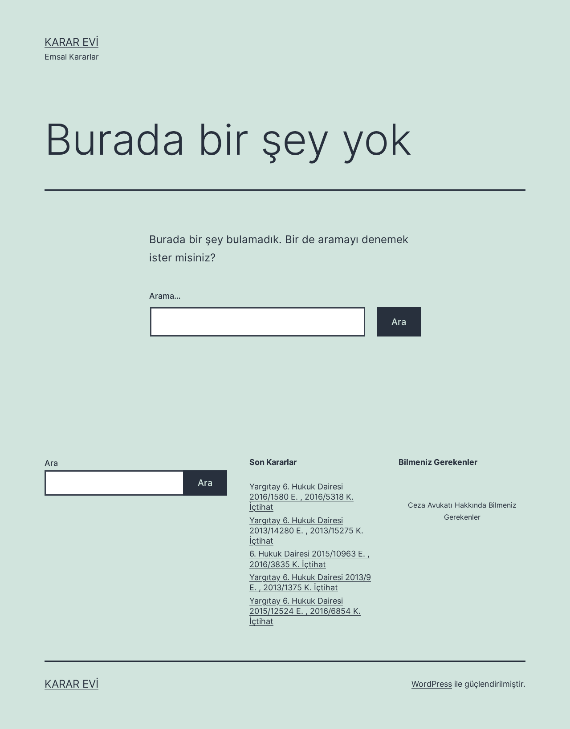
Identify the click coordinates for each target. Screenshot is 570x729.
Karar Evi (71, 42)
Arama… (165, 295)
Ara (51, 463)
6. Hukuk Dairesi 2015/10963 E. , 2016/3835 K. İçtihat (309, 559)
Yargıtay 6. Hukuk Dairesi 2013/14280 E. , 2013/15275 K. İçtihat (306, 531)
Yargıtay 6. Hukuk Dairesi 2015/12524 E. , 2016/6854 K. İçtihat (305, 611)
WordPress (431, 684)
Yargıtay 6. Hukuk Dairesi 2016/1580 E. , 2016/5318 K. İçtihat (301, 497)
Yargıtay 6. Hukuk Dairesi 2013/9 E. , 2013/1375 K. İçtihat (310, 582)
